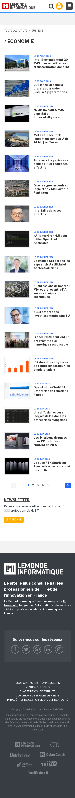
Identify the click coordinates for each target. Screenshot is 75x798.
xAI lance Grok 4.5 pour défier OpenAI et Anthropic (50, 239)
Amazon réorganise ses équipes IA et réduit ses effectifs (51, 163)
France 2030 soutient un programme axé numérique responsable (51, 340)
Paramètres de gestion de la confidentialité (37, 699)
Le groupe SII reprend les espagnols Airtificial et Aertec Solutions (52, 264)
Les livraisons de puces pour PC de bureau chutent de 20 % (50, 441)
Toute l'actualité (15, 30)
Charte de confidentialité (37, 691)
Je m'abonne (14, 519)
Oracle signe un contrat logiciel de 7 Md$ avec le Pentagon (51, 189)
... (52, 485)
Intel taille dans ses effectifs (47, 212)
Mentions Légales (37, 687)
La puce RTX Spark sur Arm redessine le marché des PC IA (52, 466)
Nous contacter (26, 683)
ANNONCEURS (51, 683)
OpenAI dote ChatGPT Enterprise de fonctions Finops (51, 391)
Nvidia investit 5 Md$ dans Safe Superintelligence (49, 113)
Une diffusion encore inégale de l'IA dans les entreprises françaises (50, 416)
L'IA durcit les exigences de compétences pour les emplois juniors (52, 365)
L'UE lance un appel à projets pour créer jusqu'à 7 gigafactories (50, 88)
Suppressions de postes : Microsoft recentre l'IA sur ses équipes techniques (52, 291)
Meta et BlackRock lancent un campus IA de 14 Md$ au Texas (51, 138)
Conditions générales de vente (37, 695)
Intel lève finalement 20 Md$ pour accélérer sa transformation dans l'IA (51, 63)
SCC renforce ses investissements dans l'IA (52, 313)
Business (37, 30)
